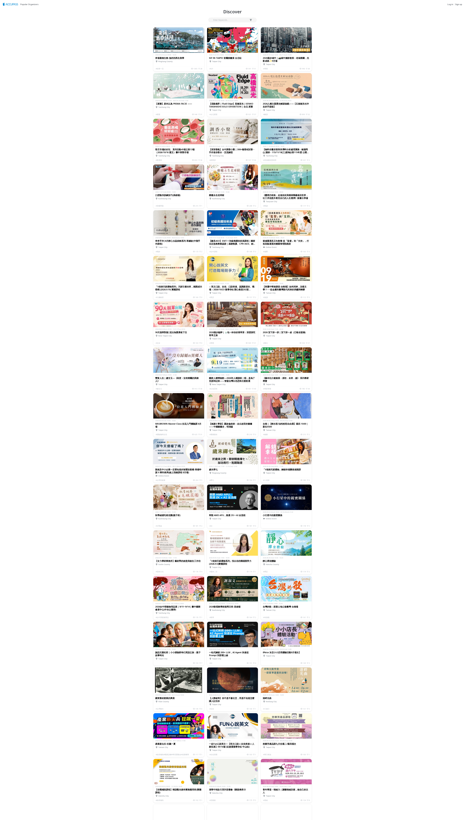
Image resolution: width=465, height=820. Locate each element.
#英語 (211, 297)
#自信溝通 (213, 754)
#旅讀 (265, 297)
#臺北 (265, 343)
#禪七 (211, 480)
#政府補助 (160, 800)
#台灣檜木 (160, 709)
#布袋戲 (266, 617)
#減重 (265, 251)
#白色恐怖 (213, 389)
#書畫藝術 (213, 434)
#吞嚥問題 (160, 206)
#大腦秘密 (160, 297)
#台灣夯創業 (160, 480)
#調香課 (212, 160)
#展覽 (158, 114)
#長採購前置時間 (269, 160)
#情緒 (265, 800)
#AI (210, 526)
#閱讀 (265, 206)
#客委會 (159, 160)
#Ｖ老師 (266, 480)
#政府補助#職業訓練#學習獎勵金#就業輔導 (172, 754)
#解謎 (265, 114)
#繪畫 (265, 434)
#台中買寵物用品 (162, 617)
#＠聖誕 (159, 526)
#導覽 (265, 68)
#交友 (158, 343)
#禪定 (265, 571)
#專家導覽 (267, 389)
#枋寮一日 (160, 68)
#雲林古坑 (160, 571)
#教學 (211, 617)
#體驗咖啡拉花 (161, 434)
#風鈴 (158, 251)
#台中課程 (213, 251)
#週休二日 (213, 571)
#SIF (211, 68)
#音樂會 (212, 800)
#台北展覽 (213, 114)
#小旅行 (266, 709)
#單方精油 (267, 754)
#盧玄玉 (159, 389)
